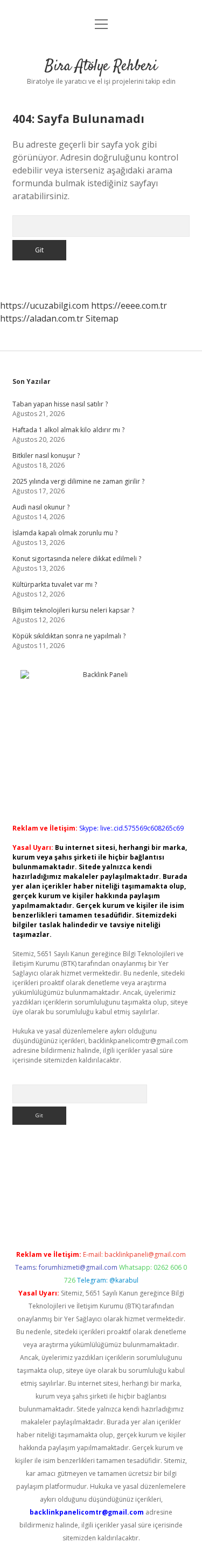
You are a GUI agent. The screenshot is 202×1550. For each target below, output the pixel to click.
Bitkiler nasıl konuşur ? (46, 455)
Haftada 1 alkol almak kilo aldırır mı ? (68, 429)
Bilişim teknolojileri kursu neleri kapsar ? (73, 610)
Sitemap (102, 318)
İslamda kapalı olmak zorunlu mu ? (64, 532)
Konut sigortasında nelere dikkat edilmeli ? (76, 558)
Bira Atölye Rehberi (101, 66)
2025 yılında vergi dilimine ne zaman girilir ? (78, 481)
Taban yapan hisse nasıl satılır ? (60, 404)
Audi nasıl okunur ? (40, 507)
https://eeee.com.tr (129, 305)
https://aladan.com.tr (41, 318)
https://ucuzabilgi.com (44, 305)
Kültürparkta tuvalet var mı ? (54, 584)
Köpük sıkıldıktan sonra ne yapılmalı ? (69, 636)
